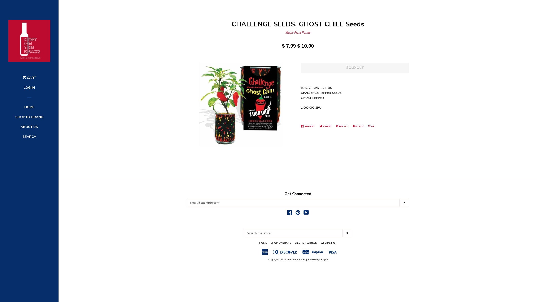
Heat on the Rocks (296, 259)
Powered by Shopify (318, 259)
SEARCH (29, 136)
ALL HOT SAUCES (306, 243)
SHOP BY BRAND (29, 117)
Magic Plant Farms (297, 32)
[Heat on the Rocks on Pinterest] (298, 213)
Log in (29, 87)
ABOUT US (29, 127)
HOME (29, 107)
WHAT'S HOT (328, 243)
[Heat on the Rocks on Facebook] (289, 213)
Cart (31, 78)
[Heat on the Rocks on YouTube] (306, 213)
